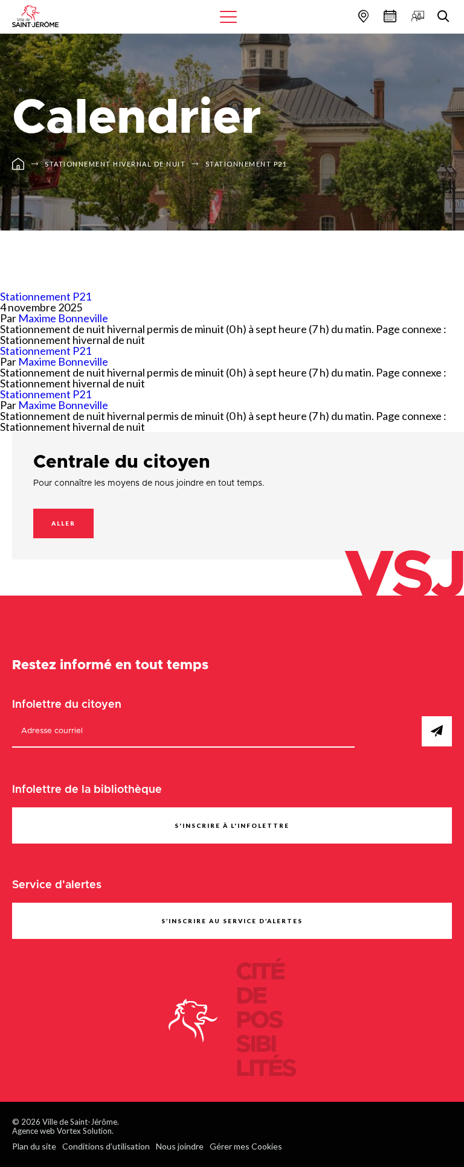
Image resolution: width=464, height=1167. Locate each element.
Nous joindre (180, 1146)
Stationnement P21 (246, 164)
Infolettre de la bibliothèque (87, 789)
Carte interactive (362, 16)
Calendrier (388, 16)
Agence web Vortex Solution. (63, 1131)
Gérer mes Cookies (246, 1146)
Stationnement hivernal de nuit (115, 164)
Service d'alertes (57, 885)
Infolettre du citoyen (66, 704)
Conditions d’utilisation (106, 1146)
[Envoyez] (437, 731)
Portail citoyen (416, 16)
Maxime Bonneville (63, 318)
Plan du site (34, 1146)
